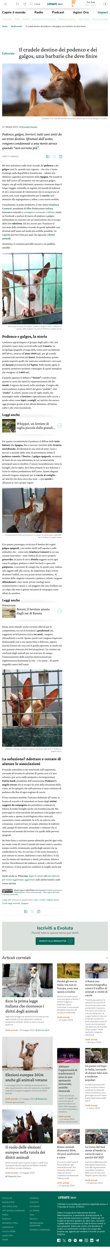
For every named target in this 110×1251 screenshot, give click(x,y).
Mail (32, 1215)
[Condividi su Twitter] (54, 156)
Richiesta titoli (10, 1223)
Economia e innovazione (44, 19)
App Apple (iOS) (9, 1206)
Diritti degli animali (11, 903)
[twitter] (64, 1240)
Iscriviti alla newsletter (52, 941)
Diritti (17, 19)
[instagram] (86, 1240)
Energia (26, 19)
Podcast (58, 12)
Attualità (7, 1198)
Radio (38, 12)
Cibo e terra (83, 19)
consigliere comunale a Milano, (39, 212)
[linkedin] (91, 1240)
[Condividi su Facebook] (47, 156)
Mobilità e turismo (67, 19)
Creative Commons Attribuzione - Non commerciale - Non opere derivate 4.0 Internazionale (32, 892)
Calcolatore (8, 1231)
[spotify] (75, 1240)
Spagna (24, 903)
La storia (34, 1210)
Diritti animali (10, 156)
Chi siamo (35, 1206)
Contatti (34, 1202)
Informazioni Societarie (36, 1224)
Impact (103, 12)
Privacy (34, 1219)
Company (34, 1198)
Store (17, 4)
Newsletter (24, 4)
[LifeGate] (55, 4)
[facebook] (58, 1240)
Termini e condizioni (40, 1230)
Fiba (28, 208)
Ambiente (6, 19)
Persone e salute (100, 19)
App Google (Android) (13, 1210)
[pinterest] (69, 1240)
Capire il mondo (13, 12)
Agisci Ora (81, 12)
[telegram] (97, 1240)
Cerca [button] (37, 4)
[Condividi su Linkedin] (60, 156)
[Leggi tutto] (106, 958)
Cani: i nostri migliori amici (46, 899)
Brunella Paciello (29, 126)
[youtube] (80, 1240)
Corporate (8, 1227)
